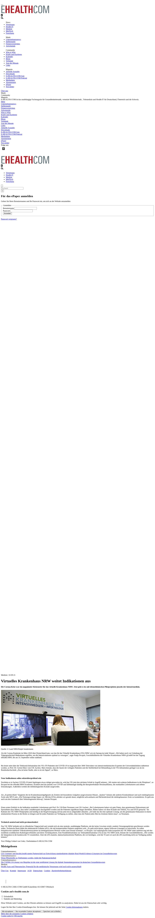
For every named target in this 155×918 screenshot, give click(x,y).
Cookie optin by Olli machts (12, 916)
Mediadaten (10, 80)
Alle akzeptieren (7, 911)
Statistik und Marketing (13, 899)
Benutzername (8, 208)
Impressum (22, 871)
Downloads (10, 74)
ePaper (8, 85)
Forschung (10, 33)
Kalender (9, 57)
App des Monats (12, 63)
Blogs (8, 59)
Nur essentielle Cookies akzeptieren (28, 911)
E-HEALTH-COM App (15, 76)
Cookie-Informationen (74, 907)
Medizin (9, 29)
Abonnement (11, 82)
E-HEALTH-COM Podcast (16, 78)
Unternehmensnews (13, 39)
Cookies (47, 871)
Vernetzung (10, 25)
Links (8, 65)
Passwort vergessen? (9, 219)
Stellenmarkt (10, 42)
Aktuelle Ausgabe (12, 72)
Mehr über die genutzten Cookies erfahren (17, 914)
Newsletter (10, 87)
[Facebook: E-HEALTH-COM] (3, 150)
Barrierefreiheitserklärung (61, 871)
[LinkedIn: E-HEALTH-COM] (13, 150)
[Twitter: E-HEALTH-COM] (8, 150)
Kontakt (13, 871)
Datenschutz (38, 871)
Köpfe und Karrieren (14, 54)
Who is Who (11, 52)
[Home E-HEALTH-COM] (25, 13)
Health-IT (9, 27)
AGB (29, 871)
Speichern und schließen (52, 911)
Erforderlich (8, 896)
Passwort (6, 211)
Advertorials (10, 46)
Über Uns (4, 871)
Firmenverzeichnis (13, 44)
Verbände (9, 61)
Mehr (3, 102)
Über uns (4, 91)
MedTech (9, 31)
